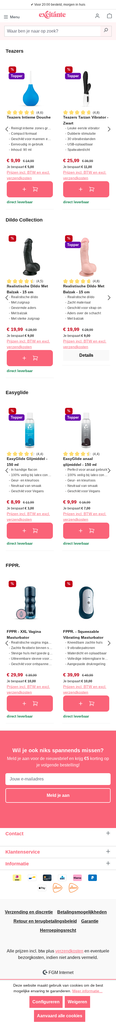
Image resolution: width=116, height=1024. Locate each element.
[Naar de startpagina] (52, 15)
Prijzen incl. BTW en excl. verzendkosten (28, 175)
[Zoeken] (106, 31)
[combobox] (52, 31)
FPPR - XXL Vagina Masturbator (24, 634)
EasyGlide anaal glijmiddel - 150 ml (80, 461)
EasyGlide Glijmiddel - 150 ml (27, 461)
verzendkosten (69, 951)
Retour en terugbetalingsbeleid (45, 921)
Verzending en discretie (29, 912)
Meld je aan (58, 795)
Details (86, 355)
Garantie (89, 921)
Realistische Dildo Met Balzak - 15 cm (27, 289)
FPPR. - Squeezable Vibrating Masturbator (83, 634)
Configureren (46, 1002)
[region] (58, 129)
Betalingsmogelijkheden (82, 912)
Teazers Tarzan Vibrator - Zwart (85, 120)
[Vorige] (7, 128)
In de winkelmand (30, 189)
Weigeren (77, 1002)
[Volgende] (109, 128)
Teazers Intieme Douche (29, 117)
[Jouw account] (97, 16)
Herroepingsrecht (58, 930)
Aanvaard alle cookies (59, 1016)
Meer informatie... (87, 991)
